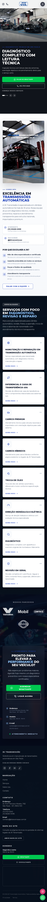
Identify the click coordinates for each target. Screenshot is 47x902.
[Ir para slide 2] (5, 95)
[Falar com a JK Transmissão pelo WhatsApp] (42, 897)
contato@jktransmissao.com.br (20, 726)
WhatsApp (25, 857)
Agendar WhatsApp (25, 688)
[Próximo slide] (14, 95)
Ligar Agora (25, 696)
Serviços (10, 13)
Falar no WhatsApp (23, 35)
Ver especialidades (10, 91)
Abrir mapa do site (13, 838)
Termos (15, 897)
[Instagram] (3, 4)
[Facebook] (8, 30)
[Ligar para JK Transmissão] (7, 4)
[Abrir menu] (42, 4)
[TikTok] (16, 30)
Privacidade (6, 897)
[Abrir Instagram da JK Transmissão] (42, 891)
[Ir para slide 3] (7, 95)
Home (7, 8)
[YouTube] (12, 30)
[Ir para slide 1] (2, 95)
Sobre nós (11, 18)
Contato (10, 24)
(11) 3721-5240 (25, 86)
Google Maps (25, 862)
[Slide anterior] (10, 95)
